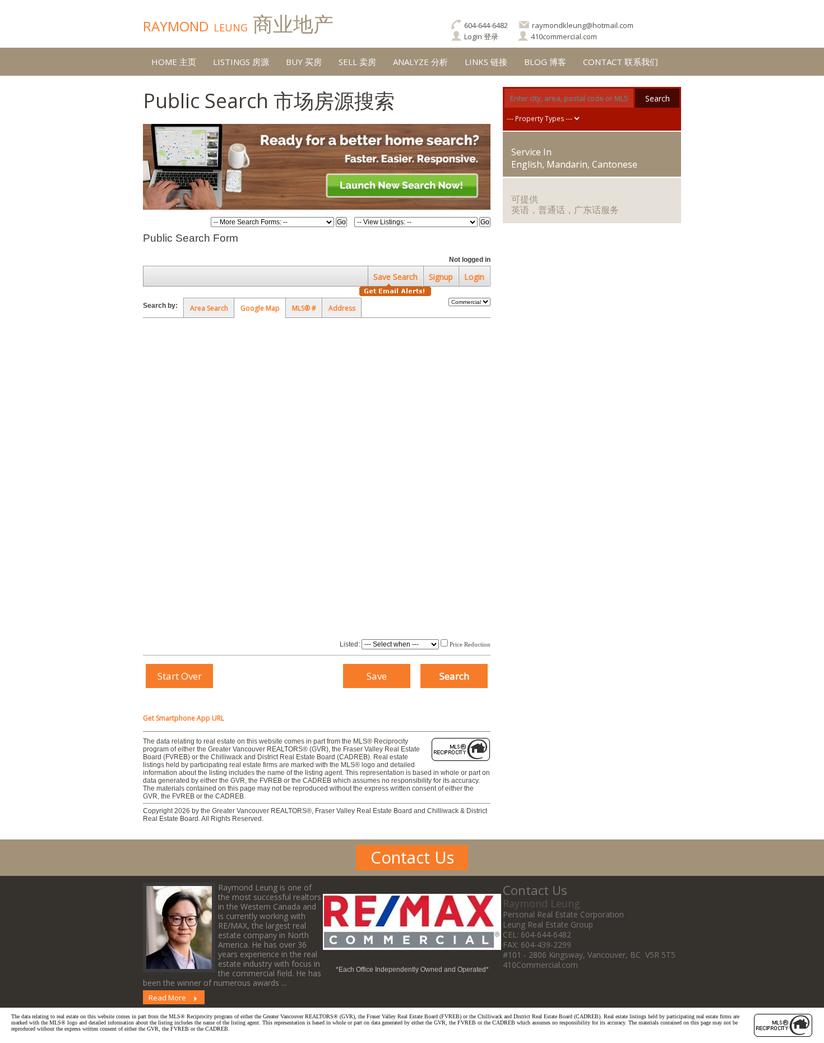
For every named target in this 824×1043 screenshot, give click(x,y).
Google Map (260, 308)
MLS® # (304, 308)
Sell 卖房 (357, 61)
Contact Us (412, 857)
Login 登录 (481, 36)
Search (657, 98)
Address (341, 308)
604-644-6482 (486, 25)
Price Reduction (469, 644)
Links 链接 (486, 61)
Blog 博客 (545, 61)
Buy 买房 (304, 61)
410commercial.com (564, 36)
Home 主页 (173, 61)
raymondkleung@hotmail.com (582, 25)
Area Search (209, 308)
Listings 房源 (241, 61)
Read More (167, 998)
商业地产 (238, 24)
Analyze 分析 (420, 61)
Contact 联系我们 (620, 61)
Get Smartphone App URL (183, 718)
